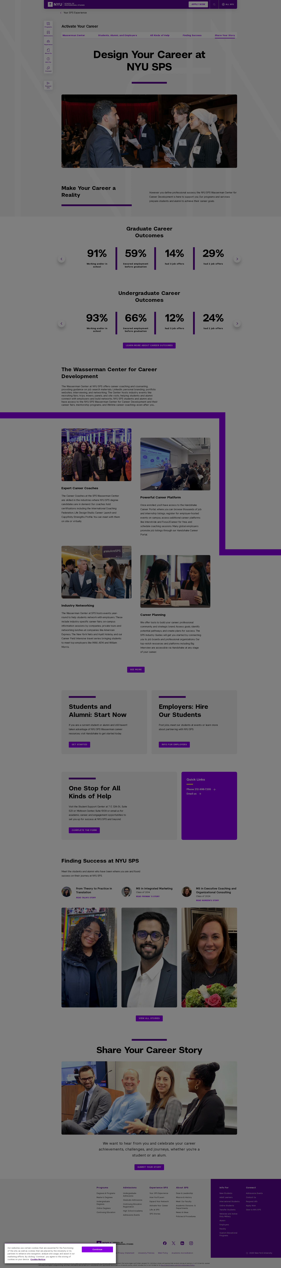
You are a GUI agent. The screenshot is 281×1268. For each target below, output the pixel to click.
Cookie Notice (37, 1259)
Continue (97, 1249)
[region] (60, 1253)
